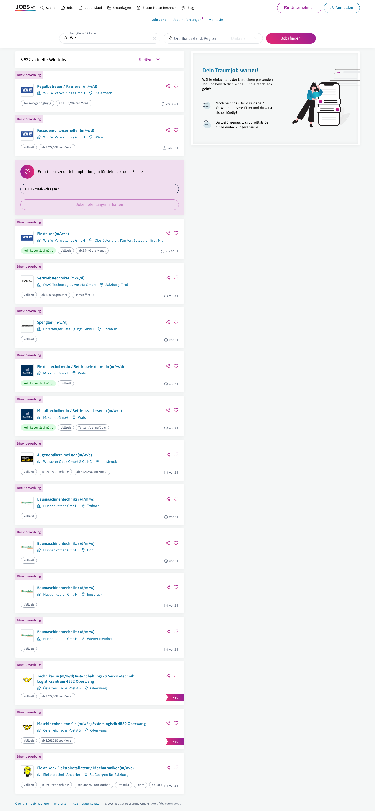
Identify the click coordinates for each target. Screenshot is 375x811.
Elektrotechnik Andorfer (61, 774)
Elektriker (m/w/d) (53, 233)
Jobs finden (291, 38)
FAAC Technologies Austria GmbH (69, 285)
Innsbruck (109, 461)
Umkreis (238, 38)
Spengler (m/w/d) (52, 322)
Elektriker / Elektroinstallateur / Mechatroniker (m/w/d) (85, 768)
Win (52, 59)
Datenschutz (90, 803)
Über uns (21, 803)
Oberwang (98, 688)
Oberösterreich (106, 240)
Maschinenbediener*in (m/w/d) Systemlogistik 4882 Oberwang (91, 723)
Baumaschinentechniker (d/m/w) (65, 499)
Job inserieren (41, 803)
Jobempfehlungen (187, 19)
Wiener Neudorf (99, 639)
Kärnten (126, 240)
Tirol (153, 240)
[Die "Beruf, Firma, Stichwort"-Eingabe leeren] (154, 38)
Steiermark (103, 93)
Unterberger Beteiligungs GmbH (68, 329)
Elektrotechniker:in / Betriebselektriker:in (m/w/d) (80, 366)
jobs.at (119, 803)
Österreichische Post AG (62, 688)
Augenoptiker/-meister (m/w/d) (64, 455)
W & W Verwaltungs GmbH (64, 93)
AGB (75, 803)
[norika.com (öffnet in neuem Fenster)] (166, 803)
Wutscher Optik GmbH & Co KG (67, 461)
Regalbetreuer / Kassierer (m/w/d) (67, 86)
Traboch (93, 506)
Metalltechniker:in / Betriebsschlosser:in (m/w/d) (79, 410)
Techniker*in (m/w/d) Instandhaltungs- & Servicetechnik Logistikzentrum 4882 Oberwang (85, 679)
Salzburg (141, 240)
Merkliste (216, 19)
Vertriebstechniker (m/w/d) (60, 278)
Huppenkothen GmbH (60, 506)
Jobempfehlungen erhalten (99, 204)
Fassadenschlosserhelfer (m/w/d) (65, 130)
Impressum (61, 803)
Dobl (90, 550)
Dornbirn (110, 329)
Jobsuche (159, 19)
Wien (99, 137)
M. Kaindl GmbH (55, 373)
